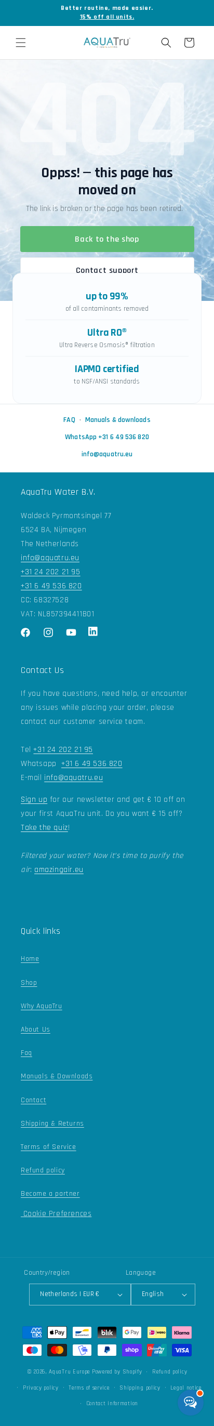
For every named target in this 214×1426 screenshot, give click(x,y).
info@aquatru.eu (107, 454)
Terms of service (89, 1388)
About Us (35, 1029)
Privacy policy (41, 1388)
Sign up (34, 799)
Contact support (107, 270)
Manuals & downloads (118, 420)
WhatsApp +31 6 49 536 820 (107, 437)
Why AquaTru (41, 1006)
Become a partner (50, 1193)
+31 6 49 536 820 (51, 586)
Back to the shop (107, 239)
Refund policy (43, 1170)
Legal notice (185, 1388)
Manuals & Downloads (56, 1076)
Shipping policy (139, 1388)
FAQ (69, 420)
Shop (29, 982)
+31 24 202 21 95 (51, 572)
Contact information (112, 1403)
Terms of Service (48, 1147)
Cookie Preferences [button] (56, 1214)
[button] (20, 42)
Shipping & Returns (52, 1123)
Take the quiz (44, 828)
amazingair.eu (59, 870)
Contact (33, 1100)
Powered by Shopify (117, 1372)
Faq (26, 1053)
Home (30, 958)
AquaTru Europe (69, 1372)
